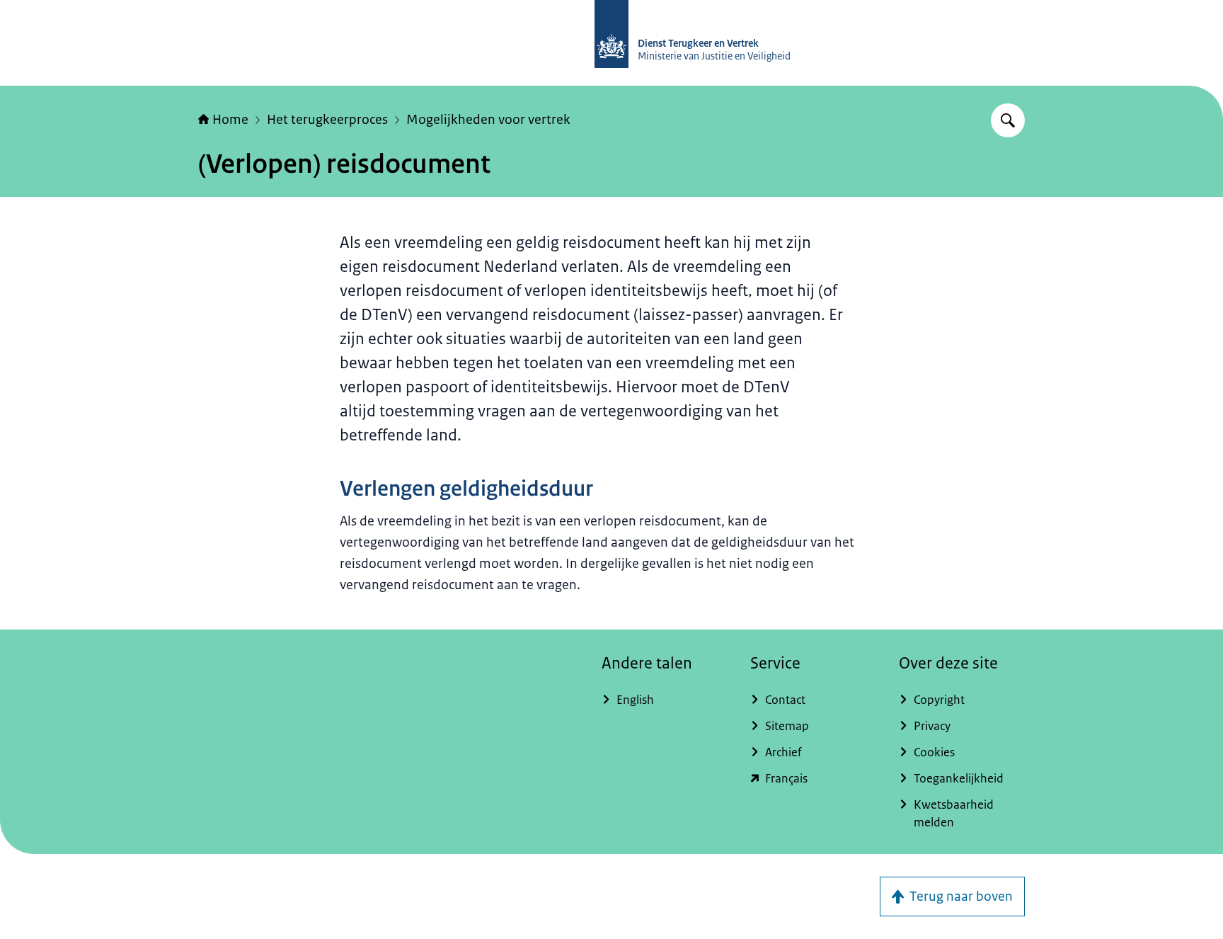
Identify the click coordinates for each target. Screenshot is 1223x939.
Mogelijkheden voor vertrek (488, 119)
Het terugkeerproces (327, 119)
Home (230, 119)
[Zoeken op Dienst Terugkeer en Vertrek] (1008, 120)
